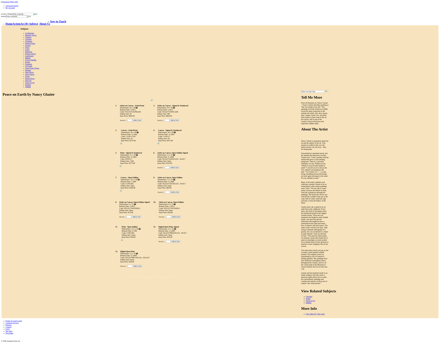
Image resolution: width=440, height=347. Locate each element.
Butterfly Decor (30, 35)
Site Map (9, 331)
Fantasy (28, 46)
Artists (17, 23)
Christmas (28, 41)
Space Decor (29, 74)
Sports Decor (30, 79)
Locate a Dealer (6, 14)
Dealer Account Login (14, 321)
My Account (10, 8)
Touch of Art (29, 83)
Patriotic (28, 70)
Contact (8, 327)
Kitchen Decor (30, 54)
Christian (28, 39)
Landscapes (29, 56)
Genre (27, 50)
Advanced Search (12, 6)
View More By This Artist (315, 314)
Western (28, 85)
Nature (27, 62)
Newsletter (9, 333)
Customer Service (12, 323)
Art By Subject (29, 23)
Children (28, 37)
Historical (28, 52)
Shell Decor (29, 72)
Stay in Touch (58, 21)
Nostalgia (28, 64)
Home (9, 23)
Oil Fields (28, 66)
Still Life (28, 81)
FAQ (7, 329)
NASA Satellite (30, 60)
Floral (27, 48)
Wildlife (28, 87)
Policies (8, 325)
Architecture (29, 33)
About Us (44, 23)
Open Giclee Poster (32, 68)
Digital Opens (30, 43)
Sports (27, 76)
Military (28, 58)
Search (3, 16)
